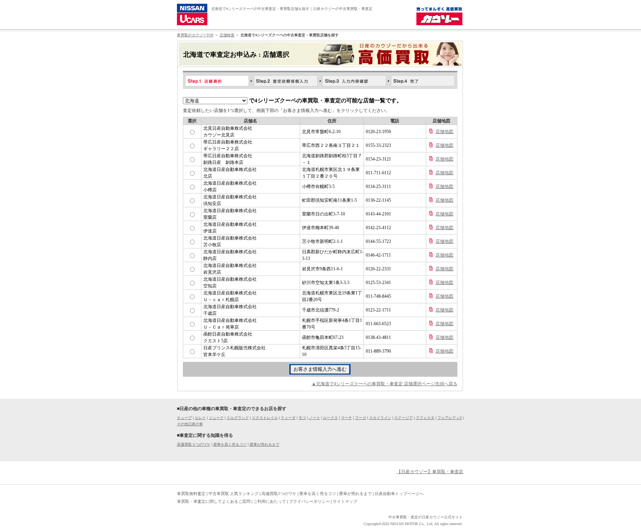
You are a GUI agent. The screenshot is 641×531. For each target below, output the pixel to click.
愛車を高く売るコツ (230, 444)
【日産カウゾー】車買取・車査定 (430, 471)
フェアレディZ (449, 418)
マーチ (346, 418)
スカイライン (380, 418)
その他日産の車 (190, 424)
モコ (302, 418)
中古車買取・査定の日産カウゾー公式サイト (425, 517)
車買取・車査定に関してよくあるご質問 (213, 501)
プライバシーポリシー (309, 501)
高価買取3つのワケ (279, 493)
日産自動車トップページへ (399, 493)
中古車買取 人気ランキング (233, 493)
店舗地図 (444, 131)
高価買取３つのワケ (193, 444)
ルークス (330, 418)
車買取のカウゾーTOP (195, 35)
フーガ (360, 418)
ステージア (403, 418)
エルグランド (238, 418)
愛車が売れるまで (264, 444)
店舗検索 (227, 35)
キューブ (184, 418)
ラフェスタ (425, 418)
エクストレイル (265, 418)
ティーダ (288, 418)
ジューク (216, 418)
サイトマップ (345, 501)
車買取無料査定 (191, 493)
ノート (314, 418)
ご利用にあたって (269, 501)
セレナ (200, 418)
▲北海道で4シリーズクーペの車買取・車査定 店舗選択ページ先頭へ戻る (384, 383)
